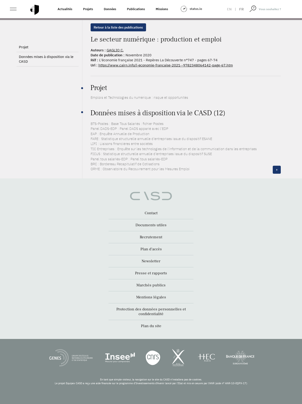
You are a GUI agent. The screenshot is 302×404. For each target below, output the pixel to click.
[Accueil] (34, 9)
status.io (196, 9)
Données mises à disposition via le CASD (46, 59)
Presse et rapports (151, 273)
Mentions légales (151, 297)
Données (110, 9)
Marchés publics (151, 285)
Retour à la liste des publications (118, 27)
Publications (136, 9)
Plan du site (151, 326)
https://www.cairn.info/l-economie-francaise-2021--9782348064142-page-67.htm (165, 65)
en (229, 9)
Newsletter (151, 261)
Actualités (65, 9)
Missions (162, 9)
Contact (151, 213)
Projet (23, 47)
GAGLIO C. (115, 50)
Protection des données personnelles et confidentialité (151, 312)
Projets (88, 9)
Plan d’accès (151, 249)
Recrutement (151, 237)
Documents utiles (151, 225)
